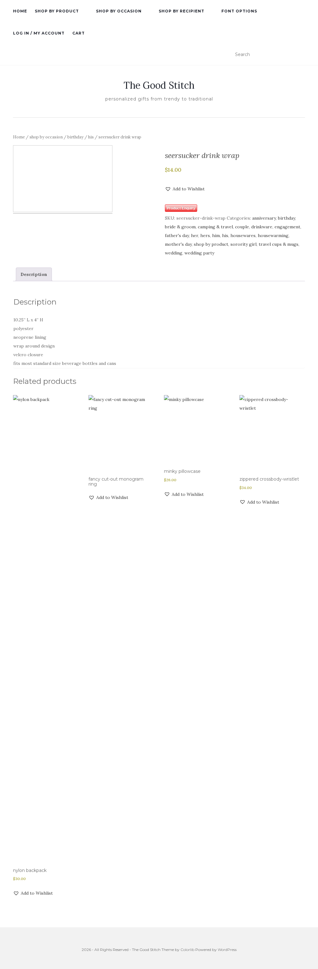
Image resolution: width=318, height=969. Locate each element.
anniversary (264, 218)
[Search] (301, 54)
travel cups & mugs (278, 244)
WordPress (227, 949)
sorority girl (243, 244)
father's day (177, 235)
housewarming (273, 235)
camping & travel (215, 227)
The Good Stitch (159, 85)
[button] (185, 188)
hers (205, 235)
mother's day (178, 244)
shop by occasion (119, 11)
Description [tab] (33, 274)
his (91, 137)
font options (239, 11)
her (194, 235)
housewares (243, 235)
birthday (75, 137)
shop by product (57, 11)
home (20, 11)
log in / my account (39, 33)
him (216, 235)
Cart (78, 33)
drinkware (261, 227)
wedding (173, 253)
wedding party (199, 253)
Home (19, 137)
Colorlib (187, 949)
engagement (287, 227)
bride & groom (180, 227)
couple (242, 227)
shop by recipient (181, 11)
